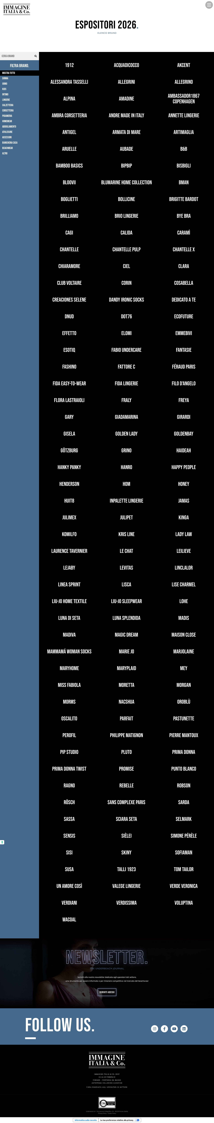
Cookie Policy (112, 1113)
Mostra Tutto (8, 73)
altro (4, 153)
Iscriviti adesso (107, 992)
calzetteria (7, 105)
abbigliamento (9, 126)
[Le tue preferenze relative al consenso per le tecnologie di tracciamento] (2, 842)
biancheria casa (9, 143)
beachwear (7, 148)
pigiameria (7, 116)
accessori (7, 137)
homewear (7, 121)
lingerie (6, 100)
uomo (4, 84)
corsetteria (7, 110)
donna (5, 78)
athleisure (7, 132)
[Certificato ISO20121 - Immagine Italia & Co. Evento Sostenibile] (107, 1102)
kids (4, 89)
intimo (5, 94)
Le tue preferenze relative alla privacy (116, 1120)
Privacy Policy (102, 1113)
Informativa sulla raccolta (86, 1120)
